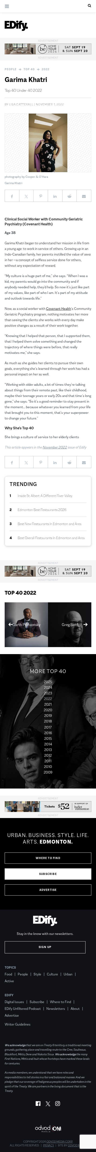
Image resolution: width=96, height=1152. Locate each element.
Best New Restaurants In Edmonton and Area (49, 524)
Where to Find (48, 858)
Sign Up (45, 947)
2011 (48, 761)
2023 (48, 693)
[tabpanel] (48, 864)
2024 (48, 687)
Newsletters (55, 1008)
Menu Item (13, 1017)
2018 (48, 721)
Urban (68, 974)
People (11, 69)
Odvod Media (77, 1145)
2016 (48, 733)
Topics (10, 967)
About (75, 1008)
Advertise (48, 890)
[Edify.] (16, 26)
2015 (48, 738)
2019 (48, 715)
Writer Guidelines (18, 1024)
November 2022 (55, 447)
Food (8, 974)
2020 (48, 710)
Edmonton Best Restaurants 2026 (42, 509)
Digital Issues (14, 1002)
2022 (45, 69)
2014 (48, 744)
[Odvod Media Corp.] (48, 1128)
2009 (48, 772)
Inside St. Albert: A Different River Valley (45, 495)
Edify (9, 995)
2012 (48, 755)
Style (37, 974)
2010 (48, 766)
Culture (52, 974)
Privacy (48, 1145)
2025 (48, 682)
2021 (48, 704)
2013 (48, 750)
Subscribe (48, 874)
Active (9, 981)
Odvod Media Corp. (59, 1142)
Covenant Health (58, 308)
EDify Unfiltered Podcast (23, 1008)
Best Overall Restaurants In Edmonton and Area (51, 538)
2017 (48, 727)
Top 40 (29, 69)
